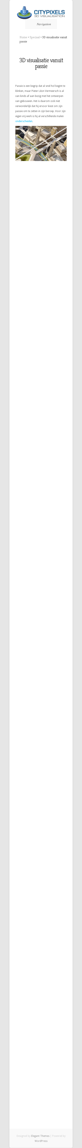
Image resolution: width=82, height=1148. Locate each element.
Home (23, 37)
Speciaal (35, 37)
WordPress (41, 1141)
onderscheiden (23, 121)
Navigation (44, 24)
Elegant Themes (40, 1136)
